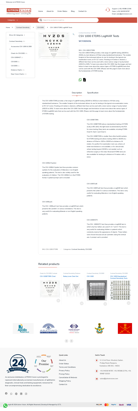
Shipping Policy (65, 381)
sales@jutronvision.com (109, 378)
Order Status (62, 11)
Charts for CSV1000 (45, 273)
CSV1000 (40, 27)
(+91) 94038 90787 (123, 11)
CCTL (59, 405)
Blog (73, 11)
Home (40, 11)
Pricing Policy (64, 374)
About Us (50, 11)
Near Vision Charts (19, 74)
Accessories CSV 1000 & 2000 (20, 47)
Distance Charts (17, 70)
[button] (73, 34)
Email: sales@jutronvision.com (122, 14)
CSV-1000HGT (17, 57)
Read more (58, 300)
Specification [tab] (92, 93)
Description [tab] (77, 93)
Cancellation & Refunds (68, 377)
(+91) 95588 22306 (124, 9)
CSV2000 (15, 66)
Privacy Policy (64, 370)
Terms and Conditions (67, 367)
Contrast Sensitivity (22, 27)
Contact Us (82, 11)
